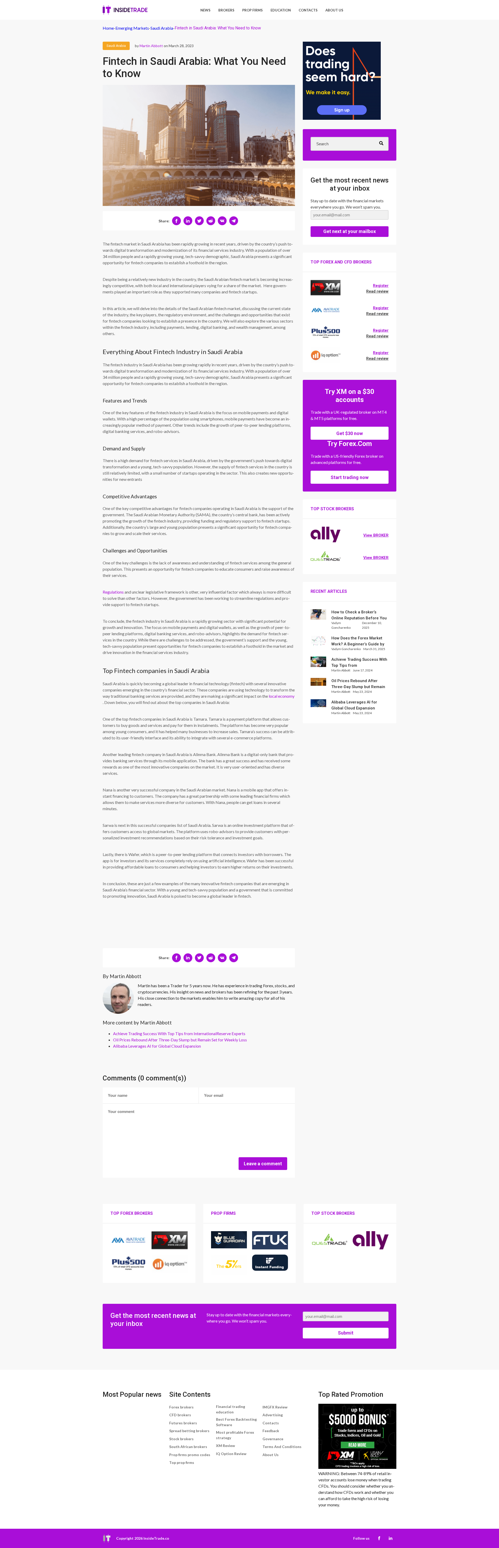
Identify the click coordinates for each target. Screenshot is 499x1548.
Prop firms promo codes (189, 1454)
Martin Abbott (151, 45)
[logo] (125, 10)
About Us (334, 10)
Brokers (226, 10)
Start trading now (350, 477)
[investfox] (342, 81)
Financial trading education (230, 1409)
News (205, 10)
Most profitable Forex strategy (235, 1435)
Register (381, 285)
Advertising (272, 1415)
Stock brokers (181, 1439)
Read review (377, 291)
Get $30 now (349, 433)
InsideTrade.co (156, 1538)
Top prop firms (181, 1462)
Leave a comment (263, 1163)
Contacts (308, 10)
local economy (281, 696)
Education (281, 10)
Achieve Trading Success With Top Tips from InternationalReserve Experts (179, 1033)
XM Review (225, 1445)
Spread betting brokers (189, 1431)
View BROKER (376, 535)
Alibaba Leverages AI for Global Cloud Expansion (157, 1045)
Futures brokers (183, 1423)
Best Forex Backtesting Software (236, 1422)
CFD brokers (180, 1415)
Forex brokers (181, 1407)
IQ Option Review (231, 1453)
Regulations (113, 591)
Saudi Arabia (116, 46)
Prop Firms (252, 10)
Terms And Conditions (281, 1446)
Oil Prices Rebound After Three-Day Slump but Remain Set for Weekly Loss (180, 1039)
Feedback (270, 1431)
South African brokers (188, 1446)
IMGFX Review (274, 1407)
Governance (272, 1439)
